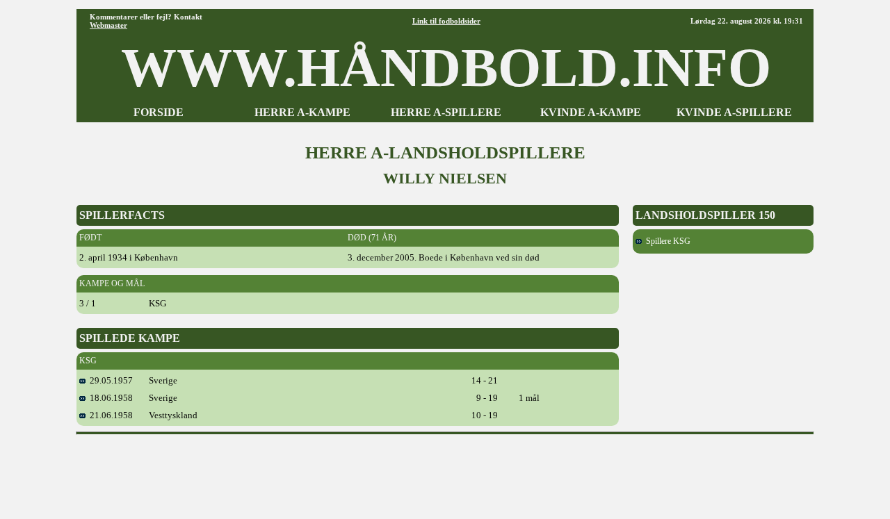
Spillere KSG (666, 241)
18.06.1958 (109, 398)
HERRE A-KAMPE (302, 112)
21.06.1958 (109, 415)
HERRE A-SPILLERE (446, 112)
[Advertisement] (445, 471)
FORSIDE (159, 112)
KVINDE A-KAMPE (590, 112)
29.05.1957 (109, 380)
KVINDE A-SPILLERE (734, 112)
